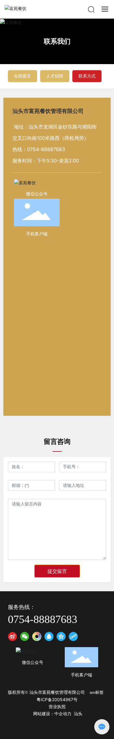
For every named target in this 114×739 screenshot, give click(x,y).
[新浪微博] (12, 636)
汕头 (78, 714)
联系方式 (86, 75)
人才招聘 (54, 75)
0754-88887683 (46, 149)
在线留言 (22, 75)
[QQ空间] (61, 636)
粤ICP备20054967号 (57, 699)
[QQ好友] (49, 636)
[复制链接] (73, 636)
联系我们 (57, 41)
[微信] (24, 636)
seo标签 (97, 692)
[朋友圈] (36, 636)
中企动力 (62, 714)
